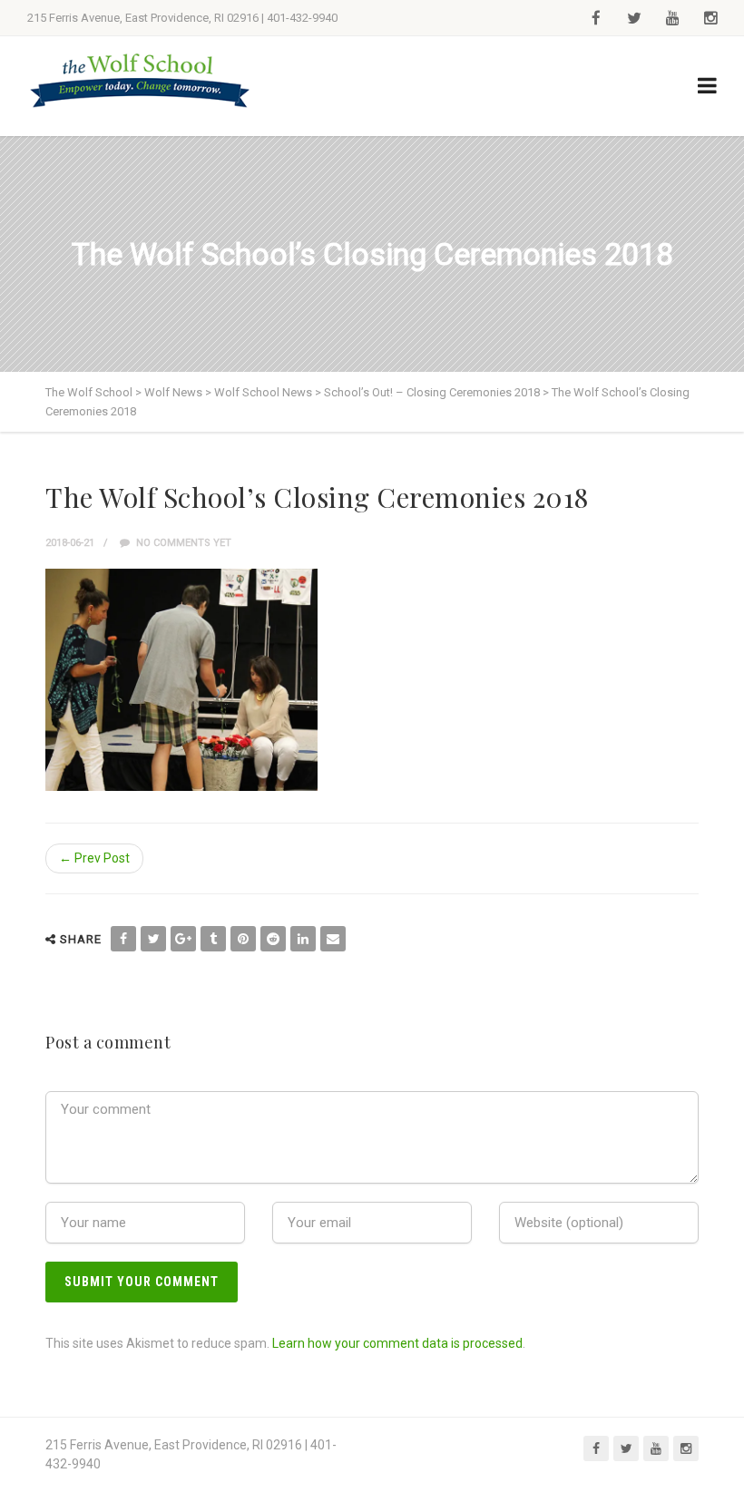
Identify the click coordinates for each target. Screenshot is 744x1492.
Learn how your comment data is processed (397, 1343)
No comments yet (182, 543)
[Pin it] (243, 938)
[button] (181, 680)
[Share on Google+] (183, 938)
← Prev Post (94, 858)
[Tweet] (153, 938)
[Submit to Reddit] (273, 938)
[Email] (333, 938)
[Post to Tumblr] (213, 938)
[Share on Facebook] (123, 938)
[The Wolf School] (140, 80)
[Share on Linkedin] (303, 938)
